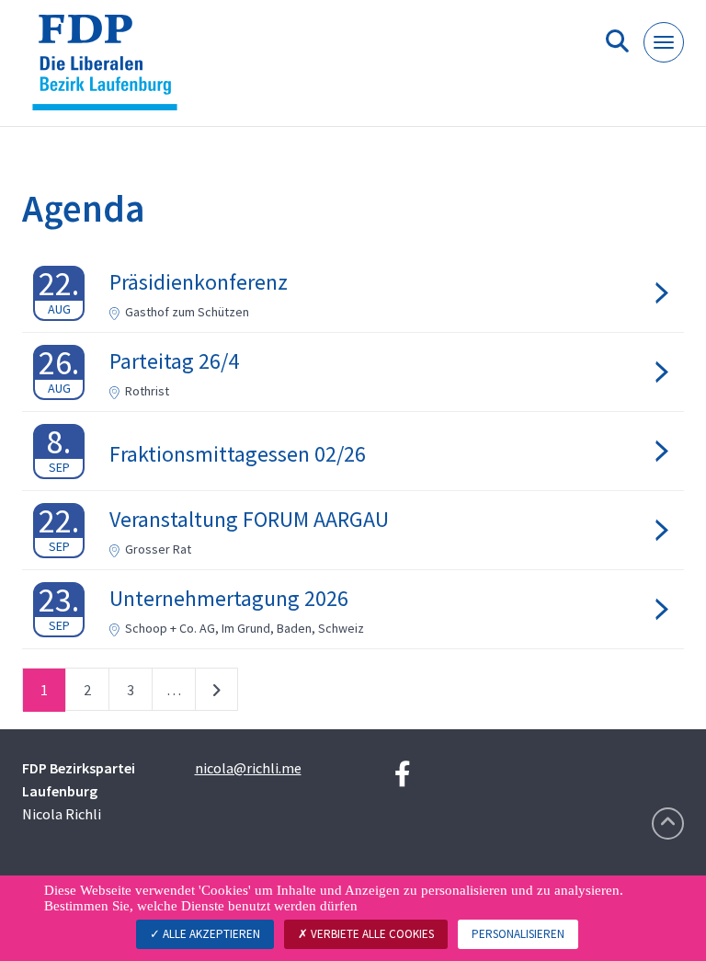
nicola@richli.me (248, 768)
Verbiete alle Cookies (371, 934)
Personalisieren (518, 934)
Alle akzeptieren (210, 934)
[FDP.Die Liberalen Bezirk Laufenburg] (111, 70)
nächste (216, 693)
